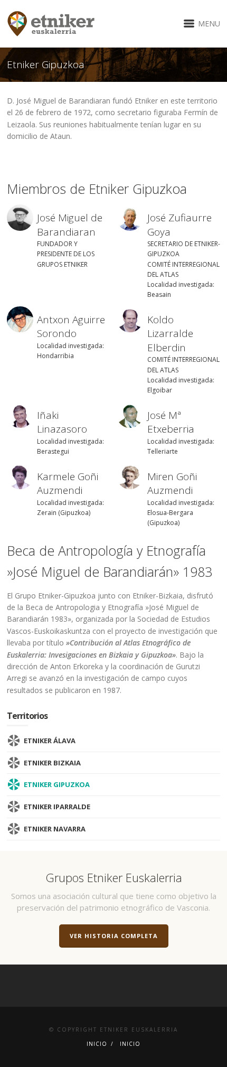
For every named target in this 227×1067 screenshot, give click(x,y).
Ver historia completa (114, 936)
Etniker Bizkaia (52, 763)
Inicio (97, 1043)
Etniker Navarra (55, 829)
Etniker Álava (49, 740)
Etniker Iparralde (57, 806)
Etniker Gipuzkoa (57, 784)
